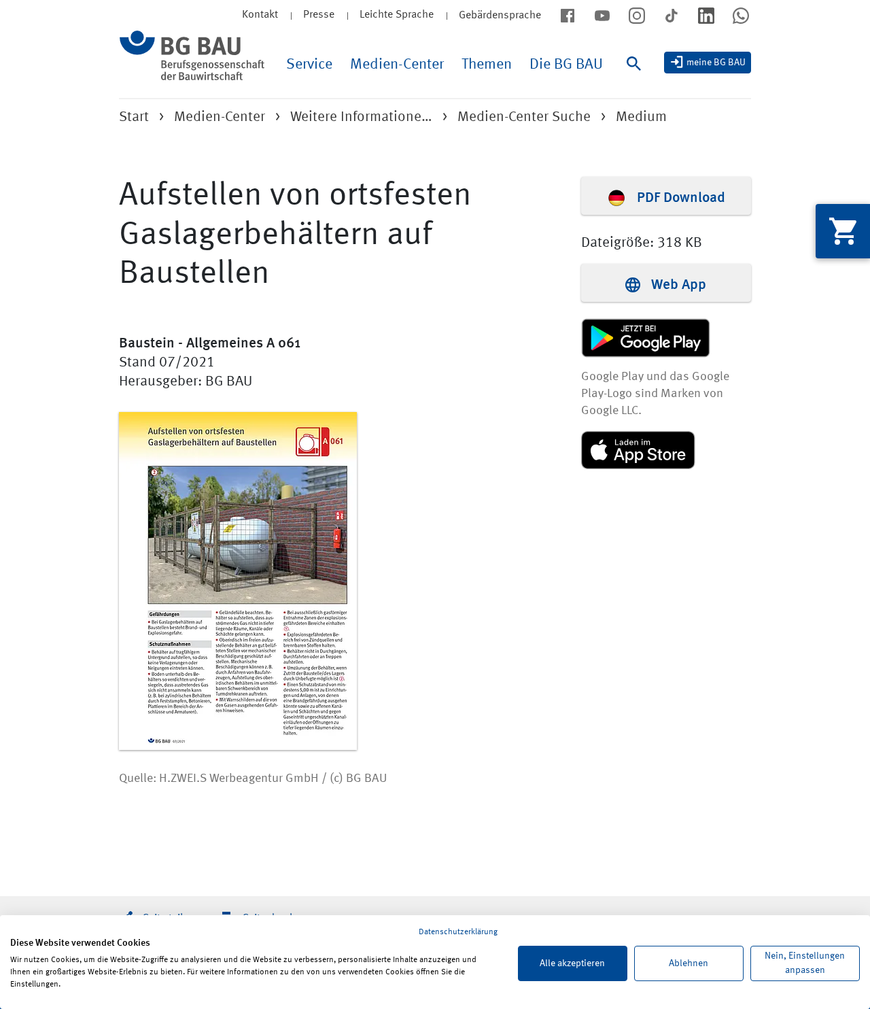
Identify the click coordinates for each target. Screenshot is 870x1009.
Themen (487, 64)
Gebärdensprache (500, 15)
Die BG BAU (566, 64)
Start (134, 117)
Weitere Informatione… (361, 117)
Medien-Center (397, 64)
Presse (318, 15)
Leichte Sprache (397, 15)
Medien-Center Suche (524, 117)
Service (309, 64)
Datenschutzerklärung (458, 932)
